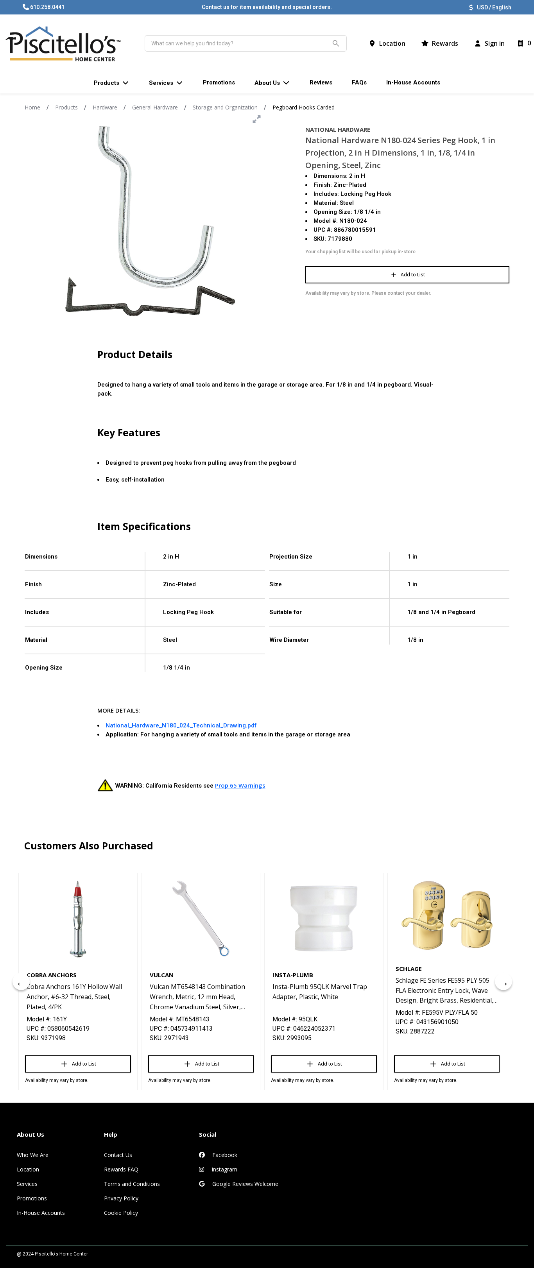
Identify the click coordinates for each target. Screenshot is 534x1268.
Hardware (105, 107)
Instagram (223, 1169)
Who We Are (32, 1155)
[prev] (21, 981)
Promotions (32, 1198)
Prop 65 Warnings (240, 785)
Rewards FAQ (121, 1169)
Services (27, 1183)
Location (28, 1169)
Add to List (413, 274)
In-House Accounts (41, 1212)
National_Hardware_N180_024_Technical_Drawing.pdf (181, 725)
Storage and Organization (225, 107)
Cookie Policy (121, 1212)
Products (66, 107)
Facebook (224, 1155)
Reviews (321, 82)
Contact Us (118, 1155)
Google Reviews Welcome (244, 1183)
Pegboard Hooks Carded (303, 107)
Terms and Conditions (132, 1183)
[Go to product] (78, 918)
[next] (503, 981)
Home (32, 107)
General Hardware (155, 107)
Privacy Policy (121, 1198)
